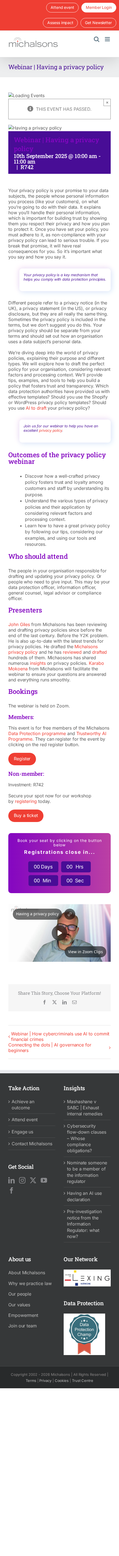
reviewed (72, 652)
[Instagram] (22, 1180)
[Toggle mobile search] (96, 39)
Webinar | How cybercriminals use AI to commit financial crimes (60, 1036)
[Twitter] (33, 1180)
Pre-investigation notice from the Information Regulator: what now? (84, 1224)
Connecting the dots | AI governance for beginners (49, 1047)
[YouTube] (44, 1180)
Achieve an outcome (23, 1104)
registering (26, 801)
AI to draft (36, 408)
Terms (31, 1380)
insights (37, 663)
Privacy (45, 1380)
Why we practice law (29, 1283)
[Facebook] (11, 1190)
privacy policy (50, 430)
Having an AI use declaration (84, 1196)
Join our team (22, 1325)
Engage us (22, 1131)
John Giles (19, 624)
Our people (19, 1294)
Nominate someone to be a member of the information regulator (87, 1172)
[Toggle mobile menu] (108, 39)
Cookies (62, 1380)
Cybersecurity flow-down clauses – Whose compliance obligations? (86, 1138)
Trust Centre (82, 1380)
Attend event (25, 1119)
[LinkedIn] (11, 1180)
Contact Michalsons (32, 1143)
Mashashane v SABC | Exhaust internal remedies (84, 1108)
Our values (19, 1304)
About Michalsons (26, 1272)
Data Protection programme (37, 733)
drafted (99, 652)
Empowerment (23, 1315)
